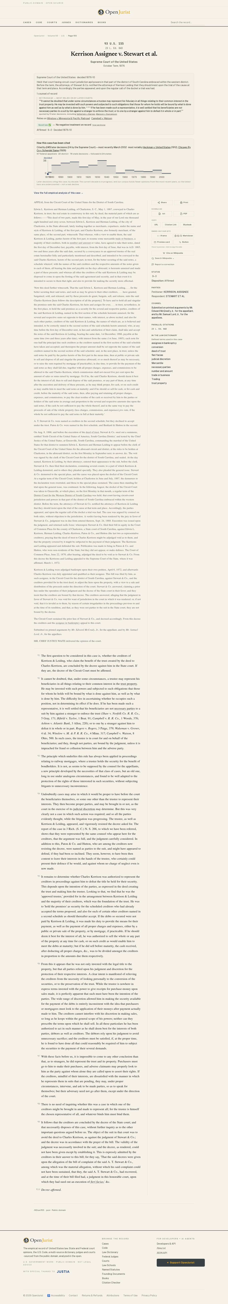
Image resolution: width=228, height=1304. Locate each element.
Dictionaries (84, 22)
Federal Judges (110, 1256)
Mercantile (157, 363)
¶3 (39, 756)
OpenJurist (39, 36)
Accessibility (56, 1295)
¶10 (38, 1189)
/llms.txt (161, 1248)
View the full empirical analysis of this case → (58, 193)
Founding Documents (113, 1274)
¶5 (39, 876)
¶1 (39, 655)
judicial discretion (84, 809)
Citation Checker (111, 1282)
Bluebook (187, 225)
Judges (66, 22)
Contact (73, 1295)
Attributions (112, 1295)
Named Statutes (111, 1269)
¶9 (39, 1121)
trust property (129, 684)
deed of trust (92, 432)
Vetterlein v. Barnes (86, 114)
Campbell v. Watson (101, 118)
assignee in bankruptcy (68, 622)
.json (48, 1210)
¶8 (39, 1103)
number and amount (80, 242)
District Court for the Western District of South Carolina (63, 495)
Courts (52, 22)
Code (39, 22)
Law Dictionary (110, 1252)
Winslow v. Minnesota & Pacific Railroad (68, 118)
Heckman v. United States (157, 147)
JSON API (162, 1253)
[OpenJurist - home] (114, 12)
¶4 (39, 793)
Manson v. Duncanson (106, 114)
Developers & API (166, 1243)
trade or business (124, 238)
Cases (27, 22)
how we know (98, 125)
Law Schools (109, 1265)
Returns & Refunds (92, 1295)
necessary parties (124, 708)
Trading (156, 379)
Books (102, 22)
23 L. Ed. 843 (114, 48)
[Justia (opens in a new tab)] (63, 1271)
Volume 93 (53, 36)
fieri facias (97, 1182)
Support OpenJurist (180, 1262)
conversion (157, 347)
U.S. (63, 36)
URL (156, 225)
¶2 (39, 678)
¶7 (39, 1056)
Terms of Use (130, 1295)
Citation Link (170, 225)
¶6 (39, 963)
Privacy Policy (149, 1295)
